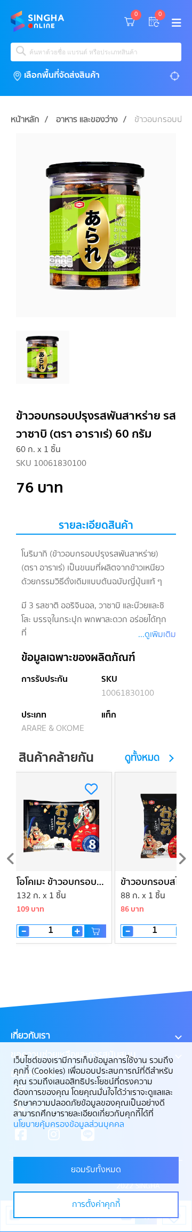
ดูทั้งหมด (142, 758)
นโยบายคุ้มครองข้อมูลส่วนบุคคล (68, 1125)
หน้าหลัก (25, 120)
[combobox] (96, 52)
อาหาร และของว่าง (87, 120)
